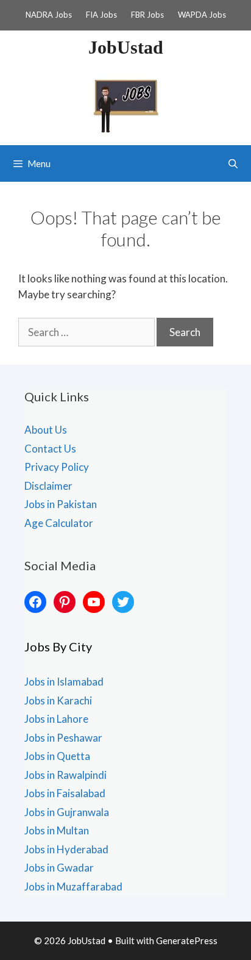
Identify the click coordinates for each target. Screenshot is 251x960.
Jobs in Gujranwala (66, 812)
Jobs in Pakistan (60, 504)
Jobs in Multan (56, 830)
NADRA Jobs (49, 15)
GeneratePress (186, 940)
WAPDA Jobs (202, 15)
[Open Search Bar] (233, 163)
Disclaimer (48, 485)
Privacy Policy (56, 466)
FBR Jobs (147, 15)
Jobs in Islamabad (64, 681)
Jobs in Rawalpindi (65, 774)
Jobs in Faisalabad (64, 793)
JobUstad (125, 47)
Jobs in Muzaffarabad (73, 886)
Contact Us (50, 448)
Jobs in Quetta (57, 756)
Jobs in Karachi (58, 700)
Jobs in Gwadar (59, 867)
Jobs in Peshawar (63, 737)
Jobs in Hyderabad (66, 849)
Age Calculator (58, 523)
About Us (45, 429)
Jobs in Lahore (56, 718)
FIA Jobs (101, 15)
